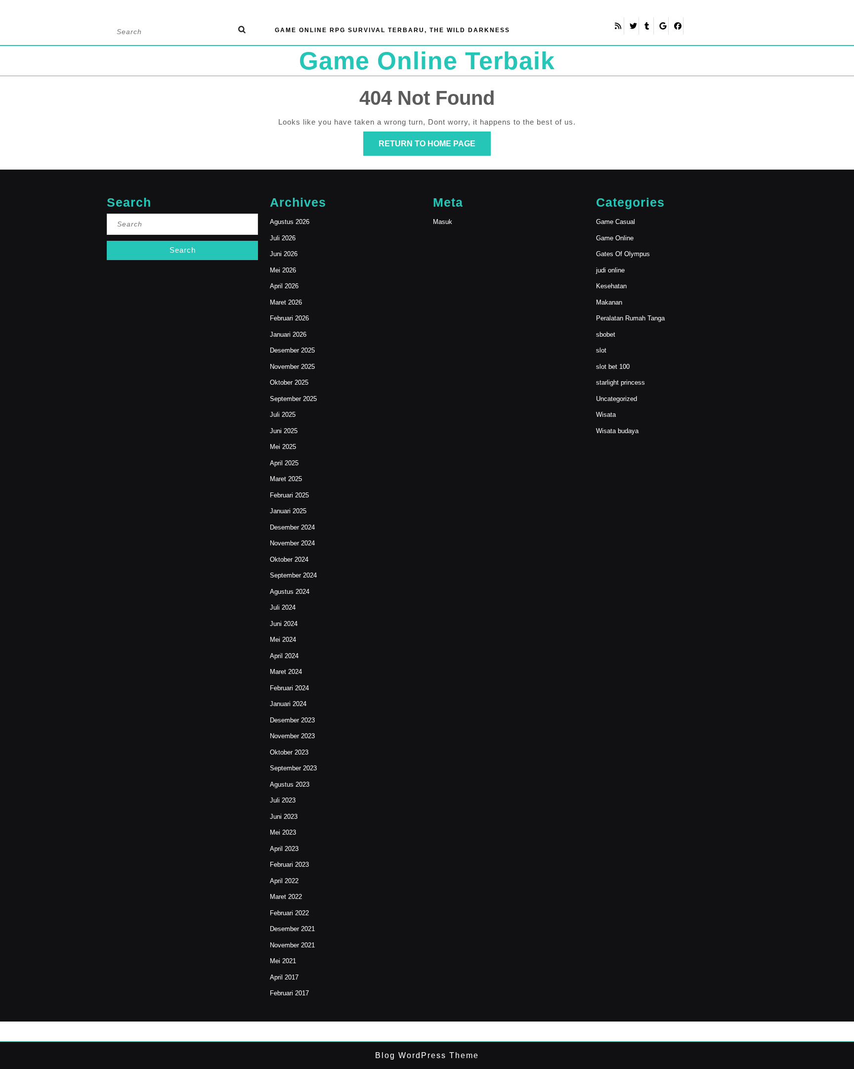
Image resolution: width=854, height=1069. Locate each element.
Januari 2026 (288, 334)
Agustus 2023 (289, 784)
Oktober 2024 (289, 559)
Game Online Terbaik (427, 61)
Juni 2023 (284, 816)
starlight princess (620, 382)
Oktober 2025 (289, 382)
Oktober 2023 (289, 752)
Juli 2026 (283, 238)
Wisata (606, 414)
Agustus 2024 (289, 591)
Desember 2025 (292, 350)
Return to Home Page (435, 147)
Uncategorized (616, 398)
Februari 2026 (289, 318)
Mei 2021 (283, 961)
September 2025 (293, 398)
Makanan (609, 302)
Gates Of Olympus (623, 254)
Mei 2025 (283, 446)
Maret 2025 (286, 479)
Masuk (442, 221)
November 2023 (292, 736)
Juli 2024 (283, 607)
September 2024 (293, 575)
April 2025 (284, 463)
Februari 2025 (289, 495)
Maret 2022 (286, 896)
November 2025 (292, 366)
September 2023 (293, 768)
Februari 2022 (289, 913)
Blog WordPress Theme (427, 1055)
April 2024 (284, 656)
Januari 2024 (288, 704)
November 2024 (292, 543)
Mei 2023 (283, 832)
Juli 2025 (283, 414)
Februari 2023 (289, 864)
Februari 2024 (289, 688)
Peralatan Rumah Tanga (630, 318)
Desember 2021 (292, 929)
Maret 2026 (286, 302)
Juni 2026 (284, 254)
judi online (610, 270)
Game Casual (615, 221)
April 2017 (284, 977)
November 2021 (292, 945)
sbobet (605, 334)
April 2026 (284, 286)
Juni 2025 (284, 431)
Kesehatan (611, 286)
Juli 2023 (283, 800)
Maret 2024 (286, 671)
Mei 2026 (283, 270)
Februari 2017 (289, 993)
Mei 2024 (283, 639)
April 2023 (284, 848)
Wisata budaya (617, 431)
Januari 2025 (288, 511)
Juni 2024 (284, 623)
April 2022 (284, 881)
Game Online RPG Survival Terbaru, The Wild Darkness (392, 30)
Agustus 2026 (289, 221)
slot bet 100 (613, 366)
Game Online (615, 238)
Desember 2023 (292, 720)
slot (601, 350)
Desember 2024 (292, 527)
